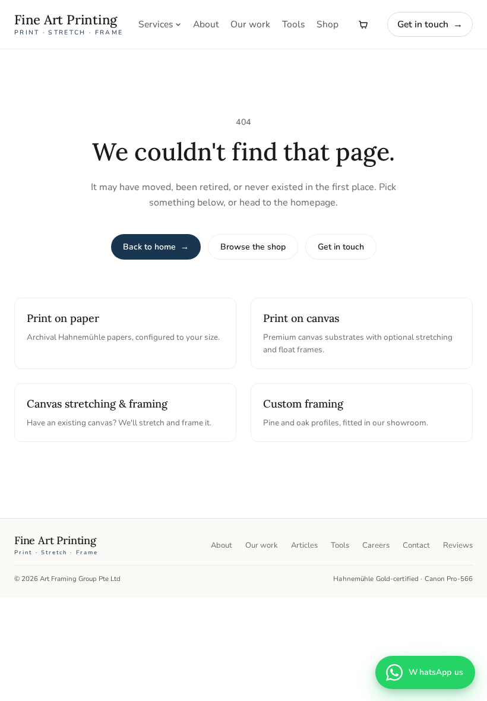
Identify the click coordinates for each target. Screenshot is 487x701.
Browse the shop (253, 246)
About (206, 24)
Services (155, 24)
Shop (328, 24)
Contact (416, 545)
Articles (304, 545)
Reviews (458, 545)
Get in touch (430, 24)
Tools (293, 24)
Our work (250, 24)
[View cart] (362, 24)
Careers (376, 545)
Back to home (156, 246)
